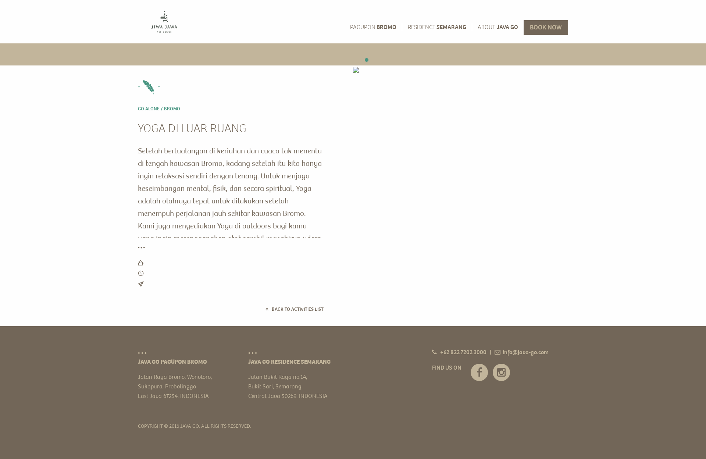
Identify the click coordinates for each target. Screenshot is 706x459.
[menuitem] (164, 21)
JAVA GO (498, 28)
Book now (546, 28)
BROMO (373, 28)
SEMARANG (437, 28)
